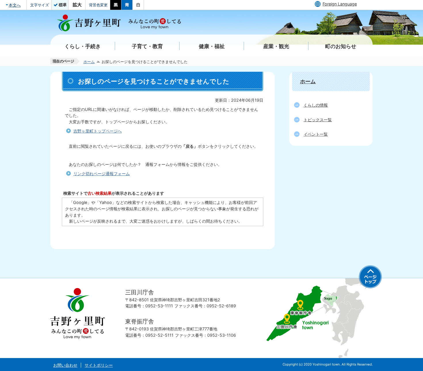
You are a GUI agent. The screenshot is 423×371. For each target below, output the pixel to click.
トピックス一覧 (318, 119)
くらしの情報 (316, 105)
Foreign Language (340, 3)
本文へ (15, 5)
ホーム (89, 61)
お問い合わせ (65, 365)
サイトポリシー (99, 365)
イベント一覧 (316, 134)
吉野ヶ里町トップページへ (97, 130)
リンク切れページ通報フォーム (101, 173)
